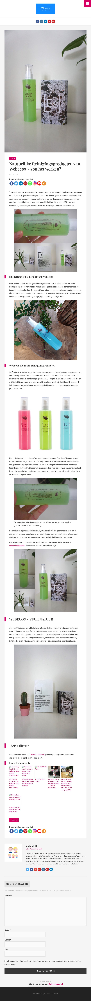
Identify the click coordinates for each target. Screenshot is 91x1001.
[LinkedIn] (45, 21)
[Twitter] (16, 183)
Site (6, 949)
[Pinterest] (49, 21)
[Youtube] (53, 21)
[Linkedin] (21, 183)
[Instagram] (41, 21)
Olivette (12, 158)
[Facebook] (37, 21)
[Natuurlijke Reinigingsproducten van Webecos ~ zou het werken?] (45, 91)
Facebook (40, 754)
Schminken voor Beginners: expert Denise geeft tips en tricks (28, 782)
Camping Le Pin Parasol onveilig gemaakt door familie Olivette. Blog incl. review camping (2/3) (66, 784)
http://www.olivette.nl (34, 849)
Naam (8, 930)
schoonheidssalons (17, 546)
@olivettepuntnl (55, 984)
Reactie (8, 895)
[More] (44, 183)
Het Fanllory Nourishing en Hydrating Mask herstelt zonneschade (14, 783)
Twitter (32, 754)
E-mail (8, 940)
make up (14, 820)
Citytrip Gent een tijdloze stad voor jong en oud (15, 809)
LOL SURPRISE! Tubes (40, 780)
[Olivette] (45, 9)
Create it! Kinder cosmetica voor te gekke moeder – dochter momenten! (53, 783)
